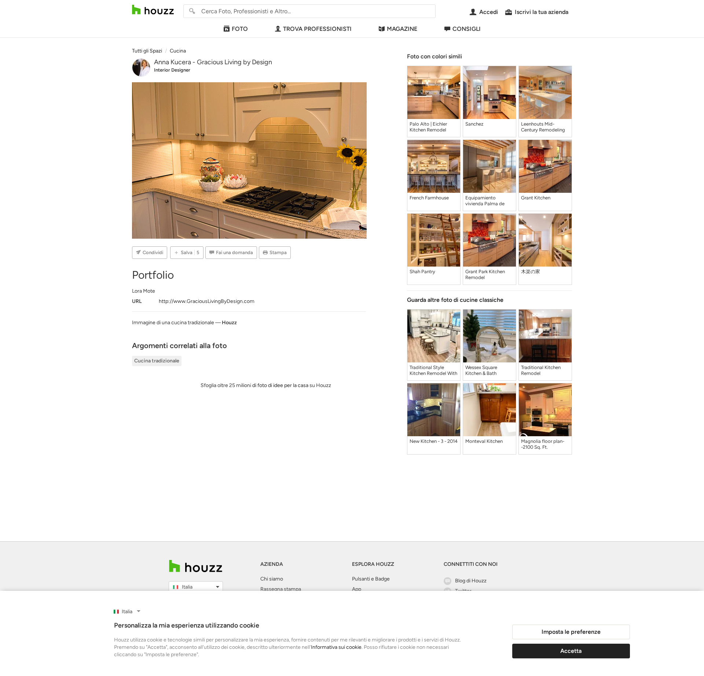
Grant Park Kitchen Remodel (485, 274)
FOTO (240, 28)
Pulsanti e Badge (371, 579)
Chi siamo (271, 579)
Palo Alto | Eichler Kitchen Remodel (428, 127)
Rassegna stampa (280, 589)
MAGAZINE (402, 28)
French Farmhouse (429, 197)
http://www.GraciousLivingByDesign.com (206, 301)
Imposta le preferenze (571, 631)
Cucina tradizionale (156, 361)
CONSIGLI (466, 28)
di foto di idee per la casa (280, 385)
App (356, 589)
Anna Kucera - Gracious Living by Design (213, 62)
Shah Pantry (422, 271)
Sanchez (474, 124)
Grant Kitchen (535, 197)
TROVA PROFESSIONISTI (317, 28)
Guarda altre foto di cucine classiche (455, 299)
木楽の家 (530, 271)
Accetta (571, 650)
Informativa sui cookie (336, 647)
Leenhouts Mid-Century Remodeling (543, 127)
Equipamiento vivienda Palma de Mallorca (485, 201)
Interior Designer (172, 70)
